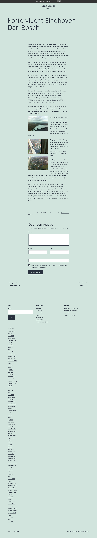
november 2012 (12, 404)
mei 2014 (10, 367)
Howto (38, 313)
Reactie (31, 232)
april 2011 (10, 447)
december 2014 (12, 354)
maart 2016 (11, 336)
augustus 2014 (12, 363)
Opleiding (38, 315)
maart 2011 (11, 449)
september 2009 (12, 490)
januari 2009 (11, 503)
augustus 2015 (12, 340)
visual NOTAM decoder (70, 313)
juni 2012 (10, 415)
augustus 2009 (12, 492)
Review (38, 317)
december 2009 (12, 483)
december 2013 (12, 376)
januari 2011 (11, 454)
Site (29, 257)
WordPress (86, 531)
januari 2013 (11, 399)
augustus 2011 (11, 438)
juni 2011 (10, 442)
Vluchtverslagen (65, 213)
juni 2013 (10, 388)
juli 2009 (10, 494)
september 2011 (12, 435)
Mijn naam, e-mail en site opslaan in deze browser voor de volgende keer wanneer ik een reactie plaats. (49, 266)
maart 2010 (11, 476)
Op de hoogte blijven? (70, 310)
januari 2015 (11, 351)
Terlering (38, 319)
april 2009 (10, 499)
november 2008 (12, 508)
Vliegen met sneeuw (70, 315)
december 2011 (12, 429)
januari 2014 (11, 374)
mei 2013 (10, 390)
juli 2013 (10, 385)
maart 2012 (11, 422)
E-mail (52, 248)
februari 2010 (11, 479)
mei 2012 (10, 417)
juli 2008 (10, 515)
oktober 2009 (11, 488)
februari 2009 (11, 501)
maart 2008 (11, 522)
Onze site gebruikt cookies (44, 1)
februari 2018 (11, 331)
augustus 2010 (12, 465)
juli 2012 (10, 413)
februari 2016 (11, 338)
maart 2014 (11, 372)
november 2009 (12, 485)
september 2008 (12, 510)
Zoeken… (10, 308)
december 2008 (12, 506)
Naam (30, 248)
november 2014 (12, 356)
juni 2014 (10, 365)
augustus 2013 (12, 383)
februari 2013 (11, 397)
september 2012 (12, 408)
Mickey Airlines (48, 6)
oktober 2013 (11, 379)
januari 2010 (11, 481)
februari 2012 (11, 424)
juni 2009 (10, 497)
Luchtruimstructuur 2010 (71, 308)
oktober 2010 (11, 460)
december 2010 (12, 456)
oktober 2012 (11, 406)
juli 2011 (10, 440)
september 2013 (12, 381)
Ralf (32, 214)
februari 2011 (11, 451)
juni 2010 (10, 469)
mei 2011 (10, 444)
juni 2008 (10, 517)
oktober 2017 (11, 333)
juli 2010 (10, 467)
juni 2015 (10, 345)
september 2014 (12, 360)
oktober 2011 (11, 433)
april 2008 (10, 519)
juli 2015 (10, 342)
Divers (37, 310)
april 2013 (10, 392)
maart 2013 (11, 395)
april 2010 (10, 474)
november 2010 (12, 458)
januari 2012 (11, 426)
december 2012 (12, 401)
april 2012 (10, 419)
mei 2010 (10, 472)
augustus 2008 (12, 513)
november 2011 (12, 431)
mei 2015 (10, 347)
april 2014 (10, 370)
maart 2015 (11, 349)
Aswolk (38, 308)
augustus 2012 (12, 410)
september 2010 (12, 463)
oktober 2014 (11, 358)
